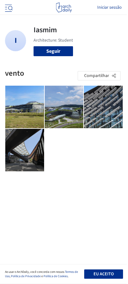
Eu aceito (104, 274)
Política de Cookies (55, 276)
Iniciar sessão (109, 7)
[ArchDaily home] (64, 7)
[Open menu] (8, 7)
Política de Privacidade (26, 276)
